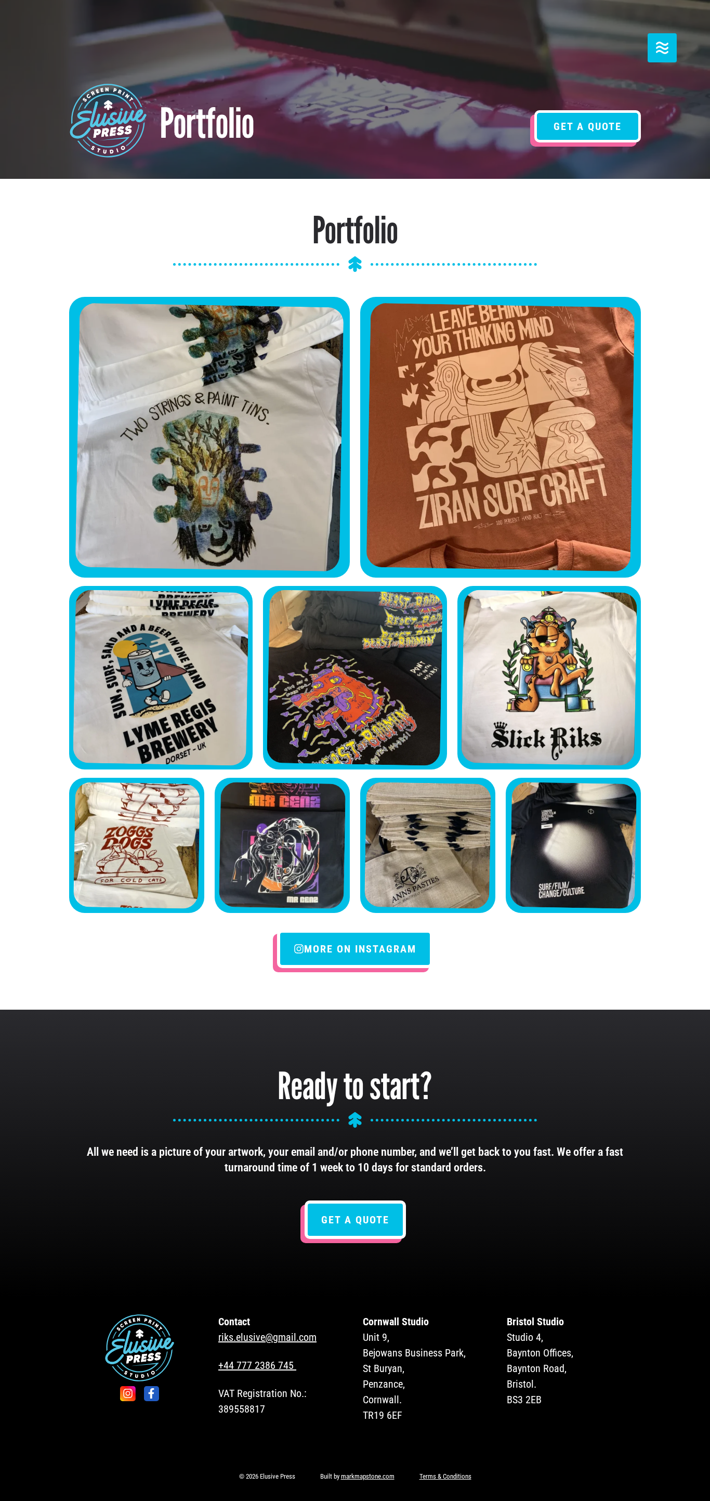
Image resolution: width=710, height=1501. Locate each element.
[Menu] (662, 47)
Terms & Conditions (445, 1476)
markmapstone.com (368, 1476)
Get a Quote (588, 126)
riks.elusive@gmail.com (267, 1337)
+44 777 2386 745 (256, 1365)
